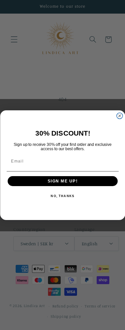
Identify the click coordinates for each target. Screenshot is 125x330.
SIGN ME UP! (62, 181)
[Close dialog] (120, 116)
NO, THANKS (62, 196)
